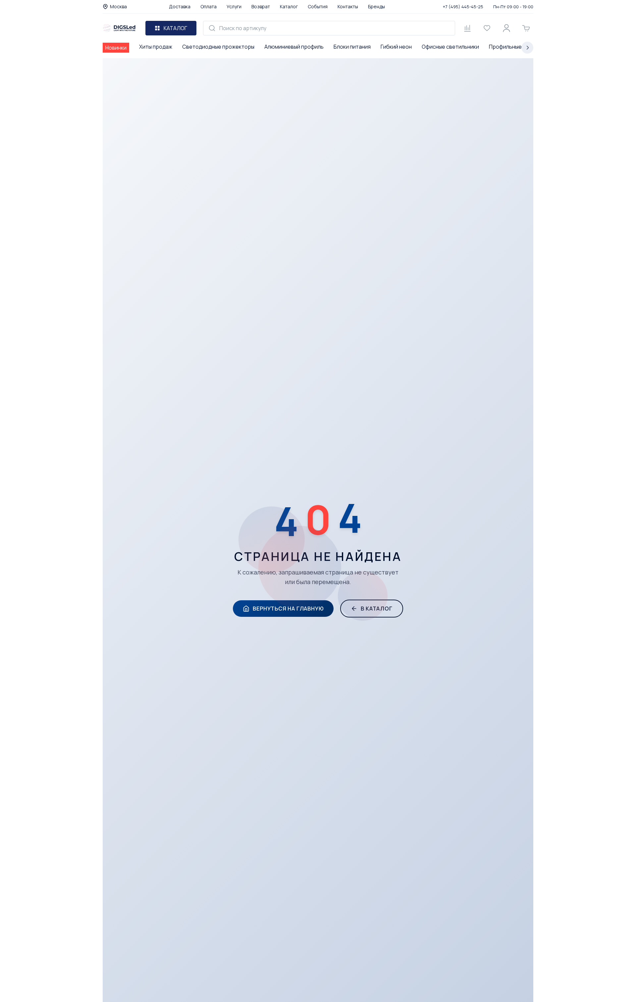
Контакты (348, 6)
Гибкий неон (396, 46)
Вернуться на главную (288, 608)
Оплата (208, 6)
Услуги (234, 6)
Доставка (179, 6)
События (318, 6)
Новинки (116, 47)
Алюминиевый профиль (294, 46)
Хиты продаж (155, 46)
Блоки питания (352, 46)
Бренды (376, 6)
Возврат (260, 6)
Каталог (289, 6)
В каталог (376, 608)
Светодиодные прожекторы (218, 46)
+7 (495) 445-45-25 (463, 7)
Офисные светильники (450, 46)
